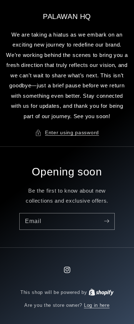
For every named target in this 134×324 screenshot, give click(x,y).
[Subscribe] (106, 221)
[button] (67, 132)
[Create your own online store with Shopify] (101, 292)
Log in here (97, 305)
